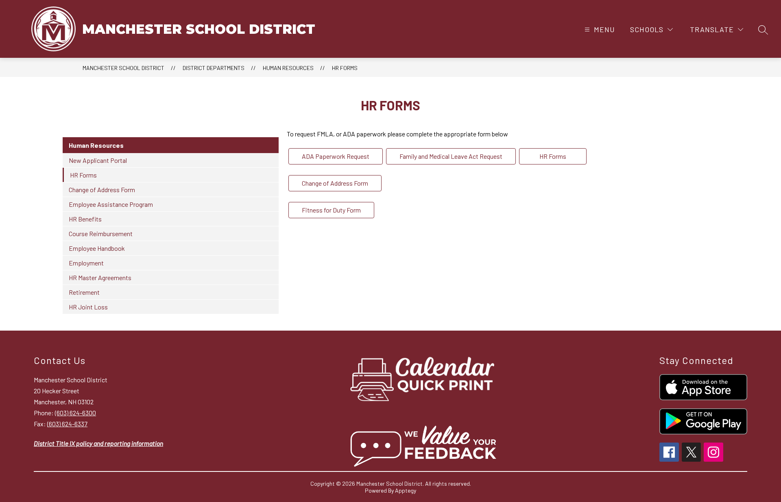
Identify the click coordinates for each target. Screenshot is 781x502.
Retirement (84, 292)
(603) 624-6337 (67, 423)
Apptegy (405, 490)
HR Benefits (85, 219)
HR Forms (345, 67)
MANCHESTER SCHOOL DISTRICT (123, 67)
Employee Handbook (97, 248)
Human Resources (288, 67)
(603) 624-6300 (75, 413)
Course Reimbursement (101, 233)
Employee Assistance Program (111, 204)
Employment (86, 263)
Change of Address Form (102, 189)
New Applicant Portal (98, 160)
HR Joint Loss (88, 307)
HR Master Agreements (100, 277)
